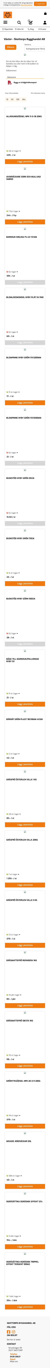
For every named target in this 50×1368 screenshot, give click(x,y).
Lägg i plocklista (25, 161)
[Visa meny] (5, 22)
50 (12, 99)
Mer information (26, 5)
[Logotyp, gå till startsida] (7, 14)
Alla (23, 99)
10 (7, 99)
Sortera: (27, 44)
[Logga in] (45, 22)
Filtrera (10, 47)
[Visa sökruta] (19, 22)
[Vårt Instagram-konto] (14, 1332)
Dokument (11, 77)
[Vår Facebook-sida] (9, 1332)
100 (17, 99)
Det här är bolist (13, 1339)
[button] (7, 29)
